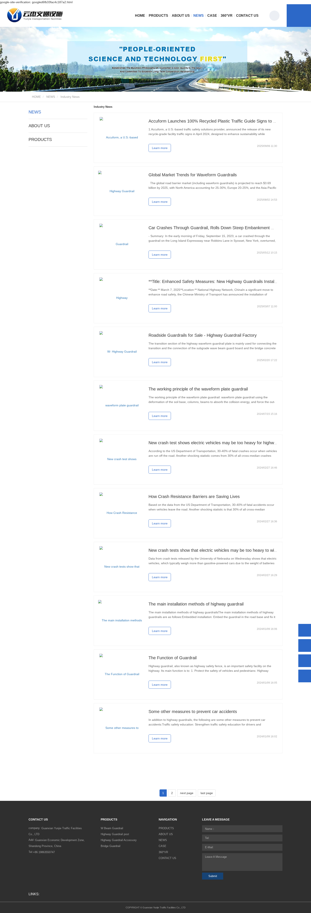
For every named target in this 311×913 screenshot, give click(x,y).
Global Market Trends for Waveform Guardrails (193, 174)
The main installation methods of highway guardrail (196, 604)
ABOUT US (39, 125)
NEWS (50, 96)
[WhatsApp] (304, 630)
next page (186, 793)
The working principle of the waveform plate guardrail (198, 389)
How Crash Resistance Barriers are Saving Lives (194, 496)
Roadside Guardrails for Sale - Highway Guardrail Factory (203, 335)
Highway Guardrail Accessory (119, 840)
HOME (140, 15)
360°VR (227, 15)
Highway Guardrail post (115, 834)
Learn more (160, 148)
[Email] (304, 660)
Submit (212, 876)
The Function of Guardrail (173, 657)
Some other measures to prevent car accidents (193, 711)
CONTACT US (247, 15)
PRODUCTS (40, 139)
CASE (212, 15)
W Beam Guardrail (112, 828)
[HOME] (35, 16)
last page (207, 793)
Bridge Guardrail (110, 846)
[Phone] (304, 645)
